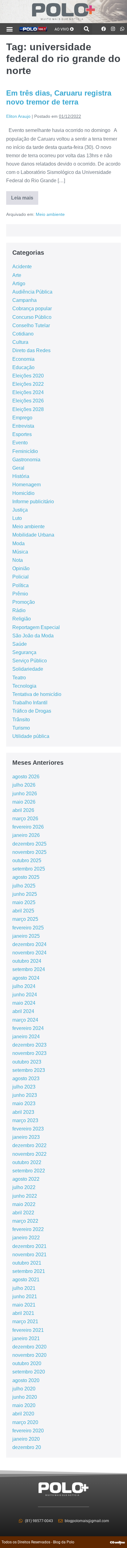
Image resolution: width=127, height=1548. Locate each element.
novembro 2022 (29, 1154)
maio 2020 (23, 1405)
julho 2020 (23, 1388)
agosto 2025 (25, 877)
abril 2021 (23, 1313)
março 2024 (25, 1020)
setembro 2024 (28, 969)
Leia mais (24, 195)
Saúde (19, 644)
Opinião (21, 568)
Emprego (22, 417)
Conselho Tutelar (31, 325)
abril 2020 (23, 1413)
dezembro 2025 (29, 843)
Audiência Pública (32, 291)
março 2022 (25, 1221)
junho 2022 (24, 1196)
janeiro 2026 (26, 835)
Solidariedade (27, 669)
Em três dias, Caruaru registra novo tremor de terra (58, 97)
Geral (18, 468)
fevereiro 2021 (28, 1330)
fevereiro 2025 (28, 927)
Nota (17, 560)
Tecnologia (24, 686)
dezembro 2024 (29, 944)
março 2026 (25, 818)
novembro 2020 (29, 1355)
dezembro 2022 (29, 1145)
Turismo (21, 728)
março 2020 (25, 1422)
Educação (23, 367)
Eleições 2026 (28, 400)
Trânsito (21, 719)
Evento (20, 442)
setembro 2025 (28, 868)
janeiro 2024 (26, 1036)
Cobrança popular (32, 308)
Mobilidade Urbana (33, 534)
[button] (9, 29)
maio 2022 (23, 1204)
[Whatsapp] (122, 29)
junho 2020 (24, 1397)
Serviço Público (29, 660)
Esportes (22, 434)
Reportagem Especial (36, 627)
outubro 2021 (26, 1263)
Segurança (24, 652)
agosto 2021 (25, 1279)
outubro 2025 (26, 860)
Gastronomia (26, 459)
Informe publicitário (33, 501)
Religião (21, 618)
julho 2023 (23, 1086)
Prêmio (20, 593)
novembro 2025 (29, 852)
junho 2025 (24, 894)
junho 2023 (24, 1095)
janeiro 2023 (26, 1137)
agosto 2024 (25, 978)
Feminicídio (25, 451)
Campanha (24, 300)
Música (20, 551)
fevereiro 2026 (28, 827)
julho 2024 (23, 986)
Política (20, 585)
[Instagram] (113, 29)
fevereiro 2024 (28, 1028)
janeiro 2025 (26, 936)
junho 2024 (24, 994)
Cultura (20, 342)
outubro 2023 (26, 1061)
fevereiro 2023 (28, 1128)
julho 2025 (23, 885)
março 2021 (25, 1321)
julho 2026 (23, 785)
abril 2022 (23, 1212)
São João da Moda (33, 635)
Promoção (23, 602)
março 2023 (25, 1120)
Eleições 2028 (28, 409)
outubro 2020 (26, 1363)
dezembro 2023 (29, 1045)
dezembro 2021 (29, 1246)
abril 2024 (23, 1011)
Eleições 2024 (28, 392)
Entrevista (23, 426)
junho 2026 (24, 793)
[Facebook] (104, 29)
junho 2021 (24, 1296)
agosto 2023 (25, 1078)
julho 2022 (23, 1187)
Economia (23, 359)
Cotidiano (23, 333)
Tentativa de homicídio (36, 694)
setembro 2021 (28, 1271)
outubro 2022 (26, 1162)
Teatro (19, 677)
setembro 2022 (28, 1170)
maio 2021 (23, 1304)
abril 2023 (23, 1112)
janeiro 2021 (26, 1338)
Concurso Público (31, 317)
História (20, 476)
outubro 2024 (26, 961)
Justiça (20, 510)
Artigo (18, 283)
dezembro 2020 (29, 1346)
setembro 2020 (28, 1371)
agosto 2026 (25, 776)
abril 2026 (23, 810)
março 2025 (25, 919)
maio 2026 (23, 802)
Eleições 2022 (28, 384)
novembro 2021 (29, 1254)
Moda (18, 543)
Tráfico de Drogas (31, 711)
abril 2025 (23, 910)
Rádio (19, 610)
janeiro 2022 (26, 1237)
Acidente (22, 266)
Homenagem (26, 484)
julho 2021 (23, 1288)
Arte (16, 275)
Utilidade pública (30, 736)
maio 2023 (23, 1103)
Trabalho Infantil (29, 702)
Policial (20, 576)
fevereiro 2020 (28, 1430)
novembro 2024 (29, 952)
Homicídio (23, 493)
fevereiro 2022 (28, 1229)
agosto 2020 (25, 1380)
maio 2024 (23, 1003)
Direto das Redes (31, 350)
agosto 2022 (25, 1179)
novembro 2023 (29, 1053)
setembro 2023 (28, 1070)
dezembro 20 (26, 1447)
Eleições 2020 (28, 375)
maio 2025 (23, 902)
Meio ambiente (50, 214)
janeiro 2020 (26, 1439)
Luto (17, 518)
